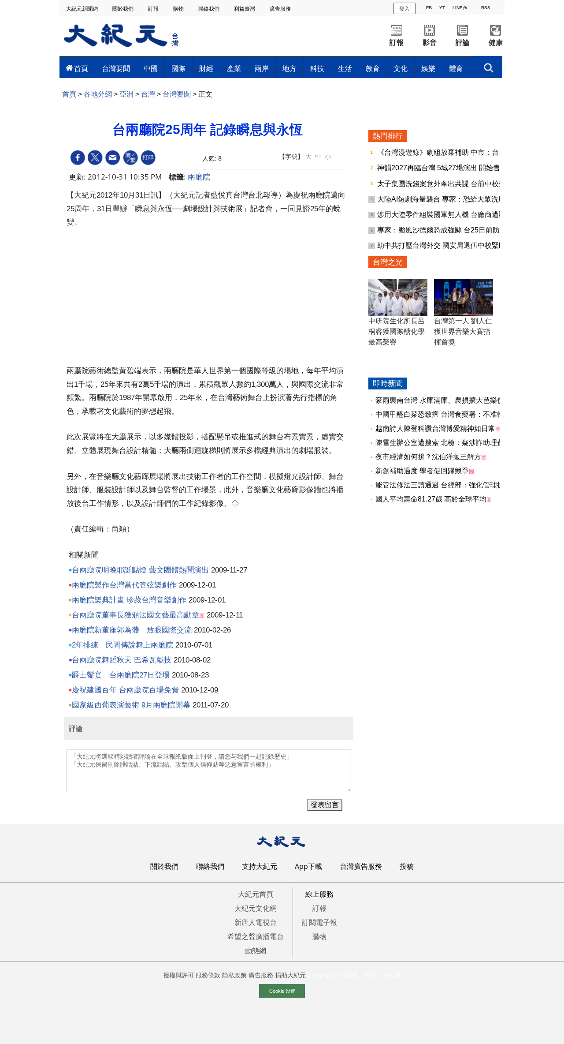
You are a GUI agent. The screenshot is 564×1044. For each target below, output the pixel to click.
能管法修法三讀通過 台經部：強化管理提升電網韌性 (457, 485)
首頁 (81, 68)
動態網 (255, 950)
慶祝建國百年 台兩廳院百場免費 (125, 690)
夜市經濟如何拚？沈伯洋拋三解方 (428, 456)
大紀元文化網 (255, 908)
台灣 (148, 94)
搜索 (489, 65)
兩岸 (262, 68)
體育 (456, 68)
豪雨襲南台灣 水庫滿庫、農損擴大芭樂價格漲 (446, 400)
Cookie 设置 (282, 990)
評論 (463, 42)
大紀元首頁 (255, 894)
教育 (373, 68)
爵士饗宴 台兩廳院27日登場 (121, 675)
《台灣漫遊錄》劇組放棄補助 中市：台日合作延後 (456, 152)
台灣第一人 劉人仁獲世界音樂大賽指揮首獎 (463, 331)
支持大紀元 (259, 866)
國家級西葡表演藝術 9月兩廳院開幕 (131, 705)
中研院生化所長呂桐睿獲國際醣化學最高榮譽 (396, 331)
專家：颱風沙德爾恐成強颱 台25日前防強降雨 (450, 230)
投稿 (407, 866)
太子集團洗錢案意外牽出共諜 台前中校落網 (446, 183)
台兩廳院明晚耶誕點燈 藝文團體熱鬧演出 (140, 570)
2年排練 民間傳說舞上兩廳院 (122, 645)
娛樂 (428, 68)
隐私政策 (234, 975)
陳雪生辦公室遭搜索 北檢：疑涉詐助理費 (439, 442)
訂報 (154, 8)
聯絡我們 (209, 8)
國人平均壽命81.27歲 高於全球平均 (430, 499)
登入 (404, 8)
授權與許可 (178, 975)
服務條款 (208, 975)
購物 (179, 8)
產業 (234, 68)
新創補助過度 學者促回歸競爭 (422, 471)
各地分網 (98, 94)
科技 (317, 68)
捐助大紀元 (290, 975)
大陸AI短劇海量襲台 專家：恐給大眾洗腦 (442, 199)
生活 (345, 68)
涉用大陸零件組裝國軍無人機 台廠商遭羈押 (446, 214)
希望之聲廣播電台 (255, 936)
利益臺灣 (245, 8)
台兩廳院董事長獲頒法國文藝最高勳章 (135, 615)
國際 (178, 68)
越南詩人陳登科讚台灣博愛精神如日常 (435, 428)
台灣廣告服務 (361, 866)
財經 (206, 68)
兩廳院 (199, 177)
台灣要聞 (116, 68)
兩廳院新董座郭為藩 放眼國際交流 (132, 630)
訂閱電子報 (319, 922)
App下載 (308, 866)
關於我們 (123, 8)
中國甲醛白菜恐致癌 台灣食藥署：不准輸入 (443, 414)
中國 (151, 68)
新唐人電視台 (255, 922)
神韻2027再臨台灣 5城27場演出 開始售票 (443, 168)
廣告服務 (281, 8)
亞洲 (126, 94)
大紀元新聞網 (82, 8)
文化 (400, 68)
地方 (289, 68)
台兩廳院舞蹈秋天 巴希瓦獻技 (121, 660)
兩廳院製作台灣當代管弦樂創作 (124, 585)
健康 (496, 42)
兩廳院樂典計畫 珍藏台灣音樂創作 (129, 600)
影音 (430, 42)
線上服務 (319, 894)
